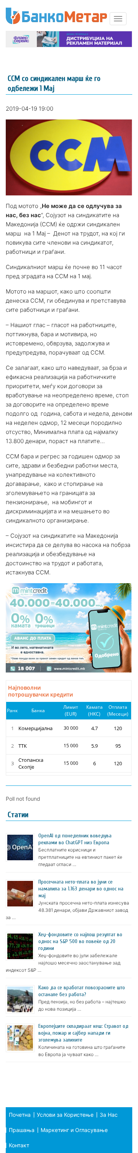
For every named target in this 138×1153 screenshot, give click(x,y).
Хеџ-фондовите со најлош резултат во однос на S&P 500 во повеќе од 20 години (80, 941)
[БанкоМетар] (56, 16)
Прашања (21, 1130)
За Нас (109, 1114)
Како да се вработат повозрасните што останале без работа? (81, 991)
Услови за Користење (65, 1114)
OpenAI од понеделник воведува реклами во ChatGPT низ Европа (75, 839)
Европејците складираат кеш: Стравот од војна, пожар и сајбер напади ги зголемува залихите (83, 1033)
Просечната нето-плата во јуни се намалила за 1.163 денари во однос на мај (80, 889)
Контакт (19, 1145)
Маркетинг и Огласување (74, 1130)
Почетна (20, 1114)
